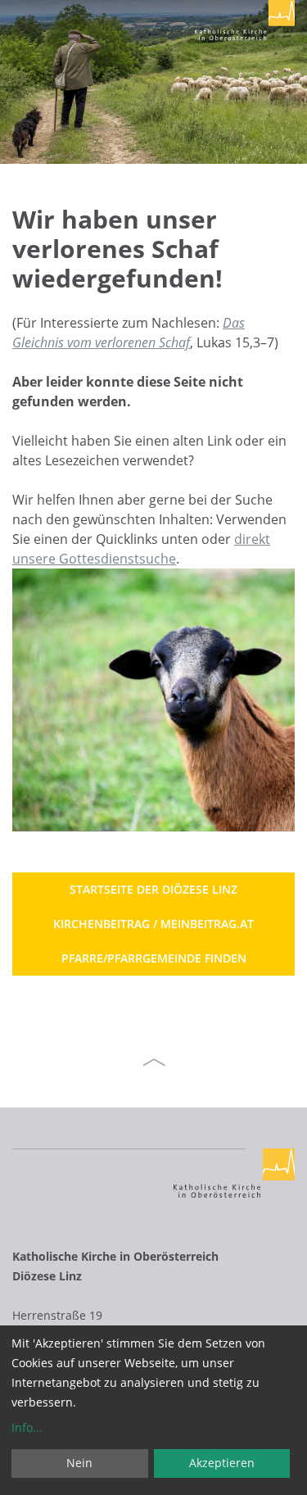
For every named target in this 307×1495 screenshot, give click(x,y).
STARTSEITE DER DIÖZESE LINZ (153, 889)
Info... (27, 1427)
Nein (79, 1462)
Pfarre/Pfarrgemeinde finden (153, 958)
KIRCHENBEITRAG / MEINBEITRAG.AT (153, 923)
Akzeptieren (222, 1462)
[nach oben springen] (153, 1062)
